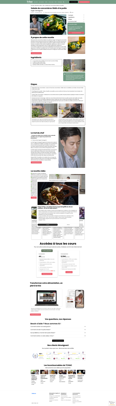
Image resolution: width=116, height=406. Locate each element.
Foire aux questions (76, 395)
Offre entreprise (64, 395)
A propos (70, 15)
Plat (43, 5)
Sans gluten (54, 12)
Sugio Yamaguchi (37, 11)
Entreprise (60, 2)
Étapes (70, 19)
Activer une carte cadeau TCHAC (66, 398)
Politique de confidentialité (54, 395)
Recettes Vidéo (38, 5)
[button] (33, 208)
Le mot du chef (72, 21)
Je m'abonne (69, 272)
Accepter (47, 224)
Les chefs (36, 2)
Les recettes (41, 2)
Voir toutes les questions (58, 340)
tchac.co (34, 393)
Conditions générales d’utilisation (53, 398)
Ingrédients (71, 17)
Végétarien (67, 12)
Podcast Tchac (76, 400)
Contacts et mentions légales (53, 400)
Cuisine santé (47, 12)
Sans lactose (59, 12)
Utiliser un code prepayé (66, 400)
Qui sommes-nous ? (77, 397)
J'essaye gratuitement (76, 32)
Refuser (68, 224)
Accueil (32, 5)
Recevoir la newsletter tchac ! (77, 402)
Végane (63, 12)
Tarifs (46, 2)
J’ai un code (50, 2)
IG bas (51, 12)
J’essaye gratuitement (84, 2)
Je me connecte (73, 2)
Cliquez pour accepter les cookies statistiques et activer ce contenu (46, 298)
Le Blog (74, 398)
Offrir (56, 2)
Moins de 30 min (39, 12)
